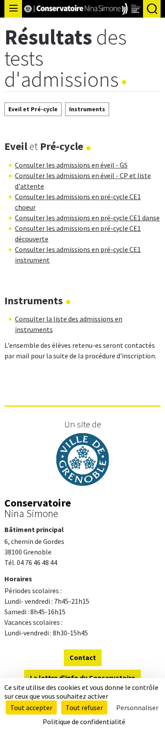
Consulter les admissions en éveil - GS (71, 164)
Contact (83, 657)
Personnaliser (137, 707)
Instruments (87, 109)
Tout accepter (31, 707)
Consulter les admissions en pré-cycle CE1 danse (87, 217)
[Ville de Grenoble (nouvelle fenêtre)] (82, 460)
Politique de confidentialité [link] (84, 721)
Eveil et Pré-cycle (33, 109)
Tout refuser (84, 707)
